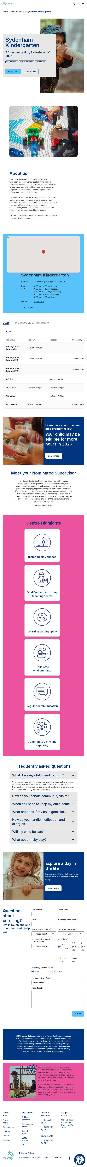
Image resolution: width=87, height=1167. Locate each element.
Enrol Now (13, 71)
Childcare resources (26, 1118)
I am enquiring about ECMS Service (43, 940)
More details (37, 988)
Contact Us (30, 71)
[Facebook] (70, 1158)
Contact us (47, 1121)
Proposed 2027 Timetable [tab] (32, 322)
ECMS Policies (25, 1139)
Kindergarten (8, 1127)
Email (34, 919)
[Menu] (83, 3)
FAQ (23, 1145)
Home (5, 11)
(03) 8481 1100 (48, 1128)
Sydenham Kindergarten (38, 11)
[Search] (78, 3)
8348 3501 (39, 301)
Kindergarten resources (27, 1125)
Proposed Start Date (41, 978)
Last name (63, 909)
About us (6, 1140)
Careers (6, 1136)
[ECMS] (11, 1155)
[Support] (73, 3)
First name (36, 909)
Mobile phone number (68, 919)
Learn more (53, 456)
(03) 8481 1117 (48, 1141)
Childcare (6, 1131)
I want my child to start (42, 967)
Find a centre (17, 11)
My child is (63, 939)
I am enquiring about (67, 929)
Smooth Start (25, 1132)
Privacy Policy (26, 1153)
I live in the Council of (41, 929)
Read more (53, 888)
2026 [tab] (6, 322)
